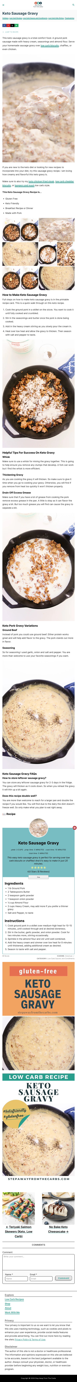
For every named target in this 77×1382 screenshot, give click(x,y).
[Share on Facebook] (4, 25)
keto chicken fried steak (41, 181)
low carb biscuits (50, 45)
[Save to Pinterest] (8, 25)
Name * (9, 1274)
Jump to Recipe (11, 32)
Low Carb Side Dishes (56, 18)
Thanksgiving (69, 18)
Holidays (5, 18)
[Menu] (3, 5)
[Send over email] (16, 25)
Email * (33, 1274)
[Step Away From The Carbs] (38, 5)
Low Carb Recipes (15, 18)
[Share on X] (12, 25)
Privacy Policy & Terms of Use (30, 1339)
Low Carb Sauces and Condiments (35, 18)
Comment (7, 1252)
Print (38, 877)
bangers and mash (24, 185)
